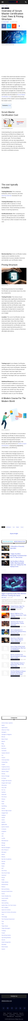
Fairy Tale (4, 787)
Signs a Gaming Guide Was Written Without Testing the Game (14, 594)
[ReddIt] (14, 26)
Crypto (3, 764)
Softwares (4, 900)
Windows (4, 944)
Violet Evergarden (6, 942)
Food (3, 803)
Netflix (3, 863)
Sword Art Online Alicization (9, 912)
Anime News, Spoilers (6, 590)
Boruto (3, 746)
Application (4, 727)
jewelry (3, 822)
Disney (3, 773)
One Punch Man (6, 873)
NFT (3, 868)
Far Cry (3, 790)
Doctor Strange (5, 776)
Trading (4, 930)
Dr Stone (4, 778)
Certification (8, 527)
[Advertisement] (14, 61)
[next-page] (5, 570)
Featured (4, 794)
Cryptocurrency (6, 766)
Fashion (4, 792)
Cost (14, 527)
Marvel (3, 845)
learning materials (6, 195)
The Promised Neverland (8, 919)
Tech (3, 914)
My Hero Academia (6, 859)
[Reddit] (16, 1008)
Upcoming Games (6, 935)
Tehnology (13, 609)
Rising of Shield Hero (7, 891)
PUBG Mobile (5, 882)
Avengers (4, 732)
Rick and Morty (5, 889)
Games (3, 808)
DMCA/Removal (10, 1016)
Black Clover (5, 739)
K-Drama (4, 829)
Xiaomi (3, 949)
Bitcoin (3, 736)
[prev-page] (3, 570)
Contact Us (15, 1013)
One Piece (4, 870)
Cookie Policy (12, 1014)
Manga (3, 843)
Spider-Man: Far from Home (9, 905)
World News (5, 946)
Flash (3, 801)
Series (3, 893)
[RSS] (20, 1008)
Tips (3, 923)
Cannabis (4, 750)
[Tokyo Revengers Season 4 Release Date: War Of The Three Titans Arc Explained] (5, 665)
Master (17, 527)
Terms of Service (20, 1014)
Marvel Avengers (6, 847)
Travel (3, 933)
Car (2, 755)
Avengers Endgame (7, 734)
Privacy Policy (18, 1016)
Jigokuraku (4, 824)
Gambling (4, 806)
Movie (3, 854)
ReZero (3, 886)
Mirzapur (4, 852)
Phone (3, 877)
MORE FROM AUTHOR (19, 541)
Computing (4, 762)
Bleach (3, 741)
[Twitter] (9, 26)
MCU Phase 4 (5, 850)
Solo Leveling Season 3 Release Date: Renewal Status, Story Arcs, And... (18, 631)
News (3, 866)
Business (4, 748)
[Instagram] (7, 1008)
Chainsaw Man (5, 760)
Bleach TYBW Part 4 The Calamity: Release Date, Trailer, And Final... (18, 615)
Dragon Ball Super (6, 783)
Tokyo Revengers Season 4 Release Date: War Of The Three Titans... (17, 664)
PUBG (3, 880)
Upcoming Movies (6, 937)
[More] (19, 26)
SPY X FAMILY (5, 907)
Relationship (5, 884)
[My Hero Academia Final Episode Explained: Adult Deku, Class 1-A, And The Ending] (5, 656)
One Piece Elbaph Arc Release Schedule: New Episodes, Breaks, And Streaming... (18, 673)
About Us (21, 1013)
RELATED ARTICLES (8, 541)
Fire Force (4, 796)
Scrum (22, 527)
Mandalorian (5, 840)
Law (3, 833)
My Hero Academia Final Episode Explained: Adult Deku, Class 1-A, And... (18, 656)
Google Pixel (5, 813)
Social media (5, 898)
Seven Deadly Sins (6, 896)
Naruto (3, 861)
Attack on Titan (5, 730)
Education (7, 8)
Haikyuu (4, 815)
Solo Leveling (5, 903)
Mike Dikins (4, 597)
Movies (3, 856)
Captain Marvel (5, 753)
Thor (3, 921)
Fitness (3, 799)
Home (3, 5)
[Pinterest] (11, 1008)
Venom (3, 940)
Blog (7, 5)
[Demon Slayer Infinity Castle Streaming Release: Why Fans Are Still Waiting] (5, 648)
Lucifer (3, 838)
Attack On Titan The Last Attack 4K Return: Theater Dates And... (17, 623)
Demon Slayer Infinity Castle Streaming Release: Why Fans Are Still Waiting (18, 648)
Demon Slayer (5, 771)
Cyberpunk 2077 (6, 769)
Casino (3, 757)
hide (9, 105)
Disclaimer (5, 1014)
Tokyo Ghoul (5, 926)
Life (2, 836)
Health (3, 817)
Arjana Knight (6, 21)
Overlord (4, 875)
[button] (2, 2)
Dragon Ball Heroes (7, 780)
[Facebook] (4, 26)
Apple (3, 725)
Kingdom (4, 831)
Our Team (9, 1013)
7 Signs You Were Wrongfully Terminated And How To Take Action (18, 555)
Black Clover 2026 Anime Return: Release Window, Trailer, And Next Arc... (17, 640)
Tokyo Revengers (6, 928)
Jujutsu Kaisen (5, 826)
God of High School (6, 810)
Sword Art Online (6, 910)
